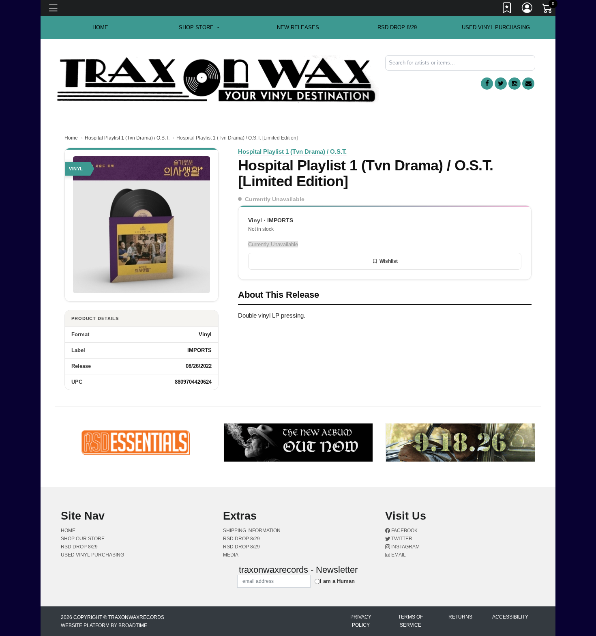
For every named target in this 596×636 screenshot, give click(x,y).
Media (230, 555)
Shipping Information (252, 530)
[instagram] (514, 83)
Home (71, 138)
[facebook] (487, 83)
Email (398, 555)
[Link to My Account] (527, 9)
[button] (198, 27)
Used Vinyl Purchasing (496, 27)
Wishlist (388, 261)
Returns (460, 617)
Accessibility (510, 617)
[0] (547, 10)
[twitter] (501, 83)
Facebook (404, 530)
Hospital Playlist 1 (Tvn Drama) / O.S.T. (127, 138)
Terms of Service (410, 621)
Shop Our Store (83, 538)
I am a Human (337, 581)
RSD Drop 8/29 (397, 27)
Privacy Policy (360, 621)
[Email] (528, 83)
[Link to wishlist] (507, 9)
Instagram (405, 547)
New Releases (298, 27)
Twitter (401, 538)
